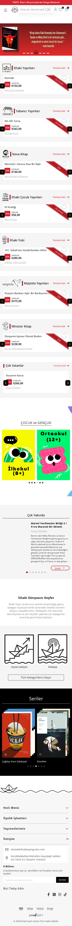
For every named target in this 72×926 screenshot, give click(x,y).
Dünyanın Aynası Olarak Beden (23, 336)
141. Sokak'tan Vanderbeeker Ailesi (26, 250)
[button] (29, 482)
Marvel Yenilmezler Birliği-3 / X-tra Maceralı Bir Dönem (49, 525)
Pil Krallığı (10, 207)
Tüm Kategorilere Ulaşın (36, 677)
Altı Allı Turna (12, 121)
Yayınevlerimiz (14, 828)
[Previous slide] (2, 85)
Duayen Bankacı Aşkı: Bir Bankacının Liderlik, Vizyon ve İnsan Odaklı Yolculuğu (29, 293)
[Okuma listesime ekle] (64, 78)
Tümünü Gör (59, 67)
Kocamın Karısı (15, 375)
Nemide (9, 78)
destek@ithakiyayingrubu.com (28, 849)
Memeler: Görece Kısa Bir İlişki (23, 164)
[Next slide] (69, 85)
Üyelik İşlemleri (15, 818)
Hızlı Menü (11, 808)
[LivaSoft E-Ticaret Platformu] (36, 916)
